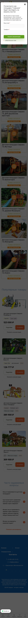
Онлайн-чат (6, 611)
